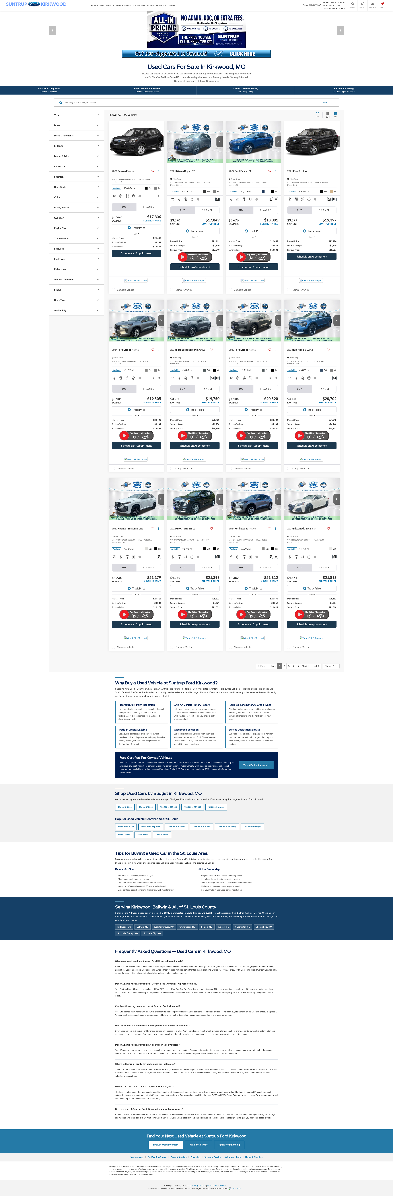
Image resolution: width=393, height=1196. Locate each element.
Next (305, 644)
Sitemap (194, 1164)
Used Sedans (162, 813)
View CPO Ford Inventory (256, 743)
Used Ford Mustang (227, 805)
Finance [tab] (148, 185)
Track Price (138, 206)
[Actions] (158, 149)
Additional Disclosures (216, 1164)
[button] (161, 120)
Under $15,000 (125, 786)
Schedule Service (212, 1136)
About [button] (159, 5)
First (262, 644)
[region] (136, 221)
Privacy (203, 1164)
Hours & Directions (254, 1136)
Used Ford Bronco (201, 805)
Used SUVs (143, 813)
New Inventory (136, 1136)
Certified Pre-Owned (157, 1136)
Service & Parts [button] (124, 5)
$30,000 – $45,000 (192, 786)
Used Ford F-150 (126, 805)
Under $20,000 (146, 786)
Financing (195, 1136)
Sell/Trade (169, 5)
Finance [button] (150, 5)
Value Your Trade (198, 1123)
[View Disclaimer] (139, 174)
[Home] (92, 5)
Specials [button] (110, 5)
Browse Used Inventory (165, 1123)
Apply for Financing (229, 1123)
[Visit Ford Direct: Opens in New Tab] (235, 1167)
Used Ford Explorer (150, 805)
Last (315, 644)
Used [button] (101, 5)
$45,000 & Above (216, 786)
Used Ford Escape (176, 805)
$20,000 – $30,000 (168, 786)
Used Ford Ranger (252, 805)
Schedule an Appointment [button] (136, 231)
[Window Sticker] (276, 178)
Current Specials (179, 1136)
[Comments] (159, 175)
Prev (272, 644)
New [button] (96, 5)
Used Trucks (124, 813)
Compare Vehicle (125, 268)
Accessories (139, 5)
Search (326, 81)
